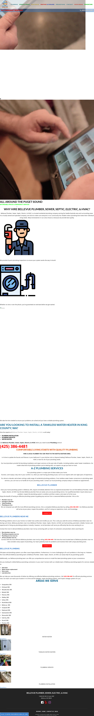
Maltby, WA (5, 597)
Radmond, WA (6, 610)
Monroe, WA (5, 595)
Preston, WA (5, 623)
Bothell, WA (5, 592)
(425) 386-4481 (87, 10)
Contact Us (47, 513)
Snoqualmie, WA (7, 584)
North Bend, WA (6, 602)
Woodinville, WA (7, 589)
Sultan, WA (5, 600)
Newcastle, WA (6, 615)
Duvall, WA (5, 620)
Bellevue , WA (6, 605)
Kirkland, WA (6, 587)
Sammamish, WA (7, 612)
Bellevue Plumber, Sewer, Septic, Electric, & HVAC (27, 432)
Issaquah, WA (6, 607)
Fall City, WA (5, 618)
